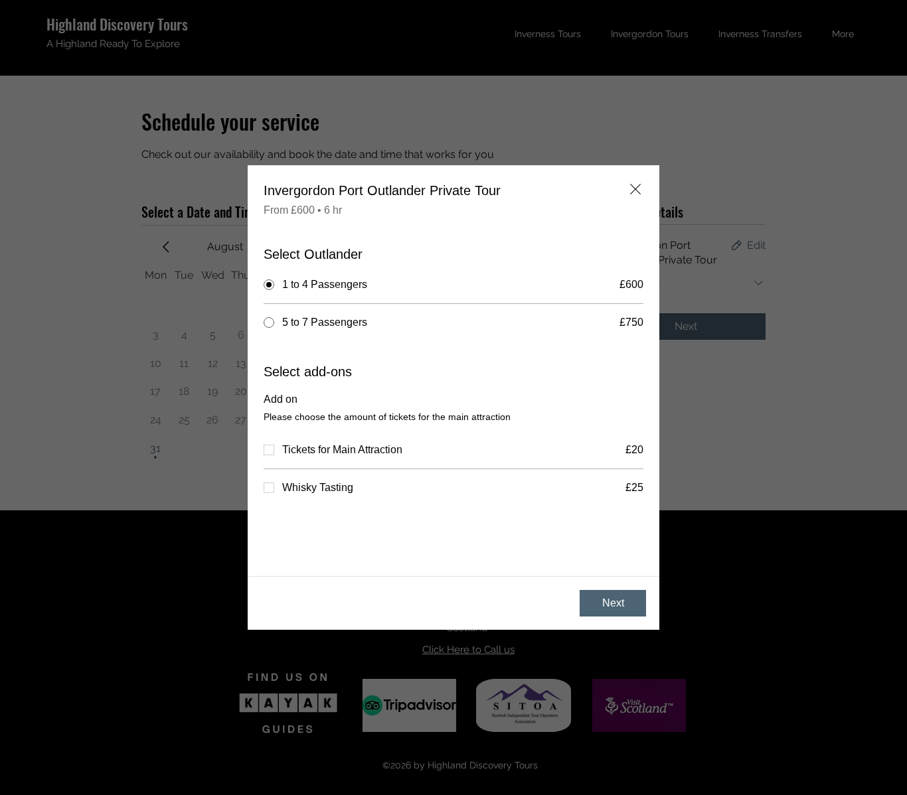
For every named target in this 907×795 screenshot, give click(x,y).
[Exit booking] (635, 189)
